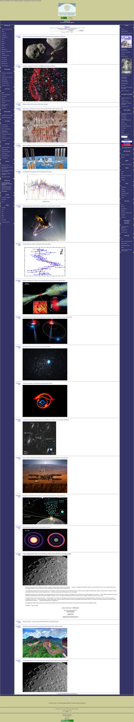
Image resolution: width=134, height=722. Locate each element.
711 (58, 693)
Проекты (123, 206)
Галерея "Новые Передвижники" (67, 710)
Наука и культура (124, 56)
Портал (1, 0)
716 (68, 693)
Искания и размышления (6, 51)
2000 (3, 215)
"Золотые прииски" (5, 83)
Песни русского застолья (126, 175)
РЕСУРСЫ (127, 201)
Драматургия (4, 49)
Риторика (3, 102)
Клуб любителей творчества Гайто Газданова (7, 171)
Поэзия (3, 47)
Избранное (123, 214)
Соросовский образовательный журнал (126, 119)
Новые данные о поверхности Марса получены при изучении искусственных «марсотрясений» (45, 457)
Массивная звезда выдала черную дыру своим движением (36, 346)
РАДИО (126, 160)
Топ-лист (33, 0)
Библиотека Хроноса (125, 154)
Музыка (3, 98)
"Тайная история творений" (7, 77)
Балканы (3, 43)
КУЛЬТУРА (7, 88)
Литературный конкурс (6, 186)
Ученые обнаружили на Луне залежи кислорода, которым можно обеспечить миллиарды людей (45, 660)
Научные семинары (125, 90)
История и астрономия (125, 52)
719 (73, 693)
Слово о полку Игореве (6, 128)
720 (75, 693)
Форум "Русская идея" (6, 151)
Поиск (122, 204)
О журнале (123, 191)
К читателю (4, 33)
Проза (3, 45)
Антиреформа (124, 116)
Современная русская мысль (7, 115)
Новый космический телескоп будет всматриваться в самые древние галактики (41, 205)
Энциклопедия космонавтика (124, 77)
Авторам (123, 189)
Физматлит (123, 85)
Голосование (27, 0)
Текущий (3, 207)
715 (66, 693)
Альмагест (4, 136)
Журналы (123, 210)
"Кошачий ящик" (5, 81)
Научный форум (5, 149)
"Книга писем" (4, 79)
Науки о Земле (124, 124)
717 (70, 693)
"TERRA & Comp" (124, 101)
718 (72, 693)
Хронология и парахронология (5, 131)
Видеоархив (4, 108)
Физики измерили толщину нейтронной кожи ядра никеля (37, 243)
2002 (3, 211)
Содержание (7, 0)
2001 (3, 213)
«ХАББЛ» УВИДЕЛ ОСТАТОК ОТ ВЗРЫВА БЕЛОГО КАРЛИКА (39, 66)
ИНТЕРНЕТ (126, 223)
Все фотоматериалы (5, 222)
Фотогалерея (4, 96)
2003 (3, 209)
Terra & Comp (34, 605)
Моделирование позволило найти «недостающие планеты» (37, 527)
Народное (123, 177)
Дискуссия (38, 0)
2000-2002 (127, 58)
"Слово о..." (4, 75)
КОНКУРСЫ (7, 180)
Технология (123, 128)
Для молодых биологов (127, 147)
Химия (122, 132)
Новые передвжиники (6, 94)
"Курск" (3, 39)
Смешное (123, 179)
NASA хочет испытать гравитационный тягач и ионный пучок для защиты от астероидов (44, 36)
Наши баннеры (124, 232)
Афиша (3, 31)
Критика (3, 53)
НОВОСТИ (127, 235)
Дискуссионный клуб (6, 147)
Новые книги (4, 57)
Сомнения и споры (5, 55)
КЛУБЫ (7, 161)
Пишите (16, 0)
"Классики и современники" (7, 72)
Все (122, 239)
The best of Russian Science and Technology (126, 250)
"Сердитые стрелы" (5, 85)
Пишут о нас (123, 195)
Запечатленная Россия (6, 138)
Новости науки (124, 243)
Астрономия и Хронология (7, 134)
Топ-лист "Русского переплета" (125, 227)
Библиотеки (123, 217)
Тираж (122, 197)
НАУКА (126, 25)
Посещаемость (124, 208)
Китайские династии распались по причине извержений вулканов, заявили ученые (42, 626)
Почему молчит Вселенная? (126, 33)
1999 (3, 217)
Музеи (122, 171)
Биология (123, 122)
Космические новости (125, 75)
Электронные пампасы (6, 197)
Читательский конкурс (6, 188)
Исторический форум (6, 155)
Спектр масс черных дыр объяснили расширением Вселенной (37, 383)
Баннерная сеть (124, 229)
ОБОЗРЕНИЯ (7, 69)
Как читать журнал (125, 193)
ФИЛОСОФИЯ (7, 111)
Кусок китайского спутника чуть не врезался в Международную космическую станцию (43, 145)
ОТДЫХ (127, 167)
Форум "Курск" (5, 153)
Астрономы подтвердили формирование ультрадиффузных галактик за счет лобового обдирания (46, 419)
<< (56, 693)
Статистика (73, 708)
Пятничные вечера (5, 165)
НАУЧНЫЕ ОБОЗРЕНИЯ (126, 94)
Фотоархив (4, 219)
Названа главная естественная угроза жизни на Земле (35, 104)
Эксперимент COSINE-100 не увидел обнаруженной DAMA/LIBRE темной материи (43, 108)
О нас (12, 0)
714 (64, 693)
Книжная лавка (4, 63)
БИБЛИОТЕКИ (127, 151)
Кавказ (3, 41)
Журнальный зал (5, 65)
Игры (122, 173)
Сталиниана (4, 140)
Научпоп (123, 157)
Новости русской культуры (7, 29)
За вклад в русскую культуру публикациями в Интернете (7, 183)
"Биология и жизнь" (125, 106)
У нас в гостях (4, 59)
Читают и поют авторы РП (126, 164)
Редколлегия (123, 187)
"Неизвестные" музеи (6, 100)
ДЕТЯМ (7, 194)
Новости (21, 0)
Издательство (4, 61)
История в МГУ (5, 126)
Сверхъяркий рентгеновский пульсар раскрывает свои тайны (37, 171)
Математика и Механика (126, 126)
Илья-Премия (4, 191)
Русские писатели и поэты (126, 212)
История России (5, 124)
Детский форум (5, 157)
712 (60, 693)
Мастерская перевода (6, 176)
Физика (122, 130)
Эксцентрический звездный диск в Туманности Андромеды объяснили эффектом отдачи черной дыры (47, 317)
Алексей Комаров (68, 715)
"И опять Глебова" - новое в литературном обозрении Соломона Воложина (41, 621)
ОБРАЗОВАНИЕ (126, 110)
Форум (3, 201)
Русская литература (125, 134)
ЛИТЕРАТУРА (7, 25)
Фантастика (4, 199)
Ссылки (70, 708)
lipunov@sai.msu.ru (81, 703)
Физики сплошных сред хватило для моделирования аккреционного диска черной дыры (44, 280)
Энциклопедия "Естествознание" (124, 81)
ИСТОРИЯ (7, 121)
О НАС (126, 183)
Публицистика (4, 37)
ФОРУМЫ (7, 143)
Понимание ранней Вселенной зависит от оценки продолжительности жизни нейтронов (44, 495)
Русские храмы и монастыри (5, 105)
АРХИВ (7, 205)
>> (77, 693)
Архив (67, 708)
